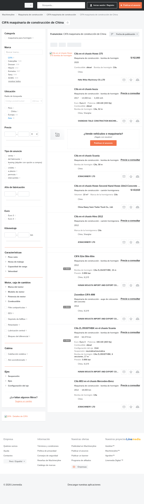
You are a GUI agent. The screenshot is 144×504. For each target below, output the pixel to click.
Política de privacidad (46, 451)
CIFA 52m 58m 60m (84, 256)
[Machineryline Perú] (12, 5)
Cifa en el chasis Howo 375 (88, 53)
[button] (130, 79)
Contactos (8, 455)
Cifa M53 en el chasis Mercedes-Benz (94, 381)
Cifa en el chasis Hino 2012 (88, 216)
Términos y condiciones (47, 446)
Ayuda (6, 451)
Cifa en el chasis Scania (87, 156)
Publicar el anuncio (103, 143)
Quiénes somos (10, 446)
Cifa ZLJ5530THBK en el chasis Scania (95, 328)
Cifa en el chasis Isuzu (86, 89)
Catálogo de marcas (46, 465)
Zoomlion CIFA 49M (84, 294)
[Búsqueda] (40, 5)
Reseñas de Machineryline (49, 460)
